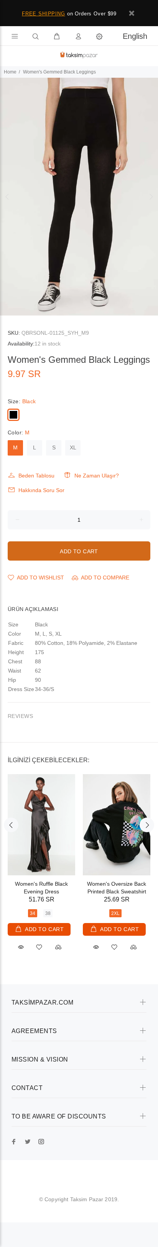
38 (48, 913)
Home (10, 72)
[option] (79, 197)
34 (32, 913)
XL (73, 447)
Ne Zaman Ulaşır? (96, 475)
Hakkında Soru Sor (41, 490)
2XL (115, 913)
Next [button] (150, 196)
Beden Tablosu (36, 475)
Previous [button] (7, 196)
